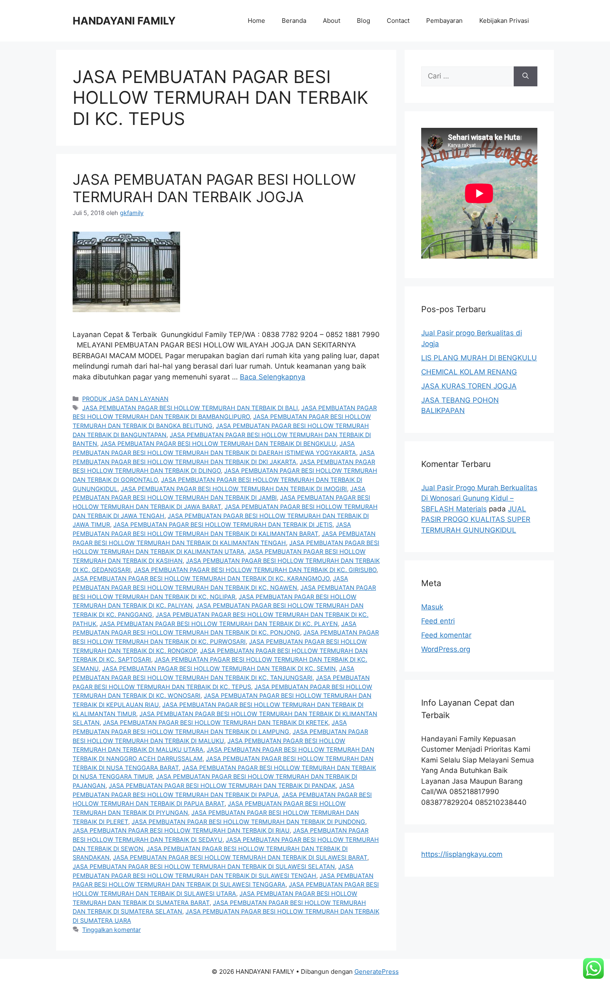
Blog (363, 20)
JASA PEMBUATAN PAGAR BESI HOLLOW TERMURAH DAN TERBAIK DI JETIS (222, 524)
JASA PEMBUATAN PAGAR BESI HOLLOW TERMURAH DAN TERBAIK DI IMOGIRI (234, 488)
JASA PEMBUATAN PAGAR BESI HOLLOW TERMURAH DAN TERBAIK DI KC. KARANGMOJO (201, 578)
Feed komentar (446, 635)
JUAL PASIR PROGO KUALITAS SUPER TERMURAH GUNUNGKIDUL (475, 519)
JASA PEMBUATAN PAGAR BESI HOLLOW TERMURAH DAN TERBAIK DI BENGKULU (218, 443)
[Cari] (525, 76)
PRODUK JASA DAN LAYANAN (125, 398)
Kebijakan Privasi (504, 20)
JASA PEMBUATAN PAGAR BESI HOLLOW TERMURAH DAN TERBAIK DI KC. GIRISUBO (255, 569)
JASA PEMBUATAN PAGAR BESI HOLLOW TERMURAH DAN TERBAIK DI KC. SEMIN (219, 668)
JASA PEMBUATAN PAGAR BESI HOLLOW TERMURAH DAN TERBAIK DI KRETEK (215, 722)
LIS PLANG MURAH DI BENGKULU (479, 358)
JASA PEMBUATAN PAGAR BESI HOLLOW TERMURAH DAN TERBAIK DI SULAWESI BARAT (240, 857)
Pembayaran (444, 20)
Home (256, 20)
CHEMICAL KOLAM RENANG (469, 372)
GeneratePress (376, 971)
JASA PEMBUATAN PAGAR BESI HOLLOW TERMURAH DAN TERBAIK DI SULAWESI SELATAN (204, 866)
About (331, 20)
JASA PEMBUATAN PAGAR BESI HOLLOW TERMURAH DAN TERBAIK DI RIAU (181, 830)
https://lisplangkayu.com (462, 854)
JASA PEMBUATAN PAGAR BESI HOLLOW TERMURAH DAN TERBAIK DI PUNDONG (248, 821)
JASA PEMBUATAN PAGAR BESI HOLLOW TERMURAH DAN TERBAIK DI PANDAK (222, 785)
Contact (398, 20)
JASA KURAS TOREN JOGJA (469, 386)
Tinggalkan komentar (111, 929)
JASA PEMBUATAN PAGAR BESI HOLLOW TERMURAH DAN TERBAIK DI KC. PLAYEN (219, 623)
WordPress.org (445, 649)
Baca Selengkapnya (272, 377)
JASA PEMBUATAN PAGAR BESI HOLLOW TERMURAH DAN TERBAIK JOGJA (214, 188)
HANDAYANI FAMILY (124, 21)
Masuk (432, 607)
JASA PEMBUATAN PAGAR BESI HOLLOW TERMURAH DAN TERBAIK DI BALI (190, 407)
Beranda (294, 20)
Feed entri (438, 621)
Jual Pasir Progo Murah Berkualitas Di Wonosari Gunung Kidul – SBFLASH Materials (479, 498)
